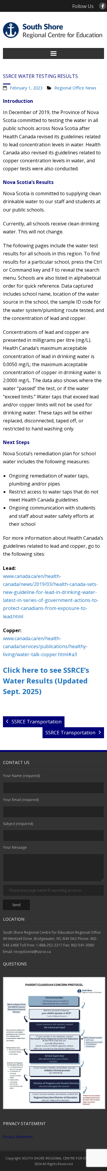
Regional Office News (75, 88)
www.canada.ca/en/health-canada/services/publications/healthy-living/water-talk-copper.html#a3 (45, 646)
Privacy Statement (18, 1136)
